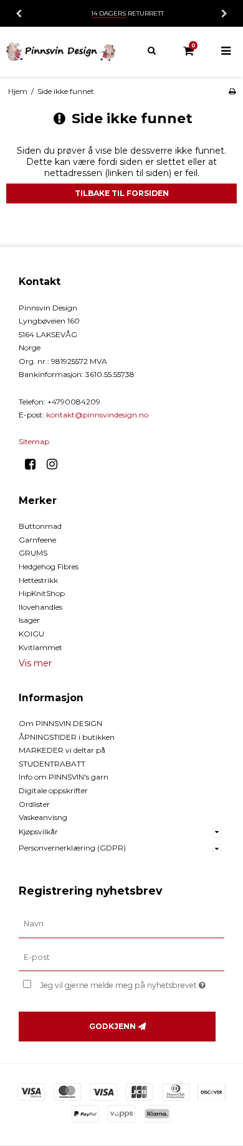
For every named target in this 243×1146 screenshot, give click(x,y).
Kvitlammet (40, 647)
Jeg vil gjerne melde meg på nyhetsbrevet (119, 983)
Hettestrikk (38, 580)
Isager (29, 620)
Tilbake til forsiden (122, 193)
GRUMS (33, 552)
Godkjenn (112, 1026)
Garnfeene (37, 539)
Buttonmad (40, 526)
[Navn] (121, 923)
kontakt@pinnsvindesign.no (97, 414)
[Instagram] (56, 464)
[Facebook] (34, 464)
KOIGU (31, 633)
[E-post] (121, 956)
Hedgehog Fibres (49, 566)
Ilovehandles (40, 607)
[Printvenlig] (232, 91)
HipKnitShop (42, 593)
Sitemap (34, 441)
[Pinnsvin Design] (60, 51)
